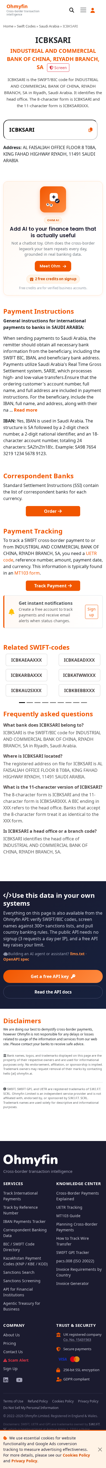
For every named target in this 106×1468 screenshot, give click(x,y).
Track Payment (51, 586)
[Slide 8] (76, 702)
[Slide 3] (37, 702)
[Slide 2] (30, 702)
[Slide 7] (68, 702)
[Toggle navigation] (83, 10)
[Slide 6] (61, 702)
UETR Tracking (69, 1207)
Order (51, 511)
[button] (92, 10)
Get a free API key (50, 976)
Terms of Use (13, 1401)
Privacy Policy (24, 1460)
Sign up (92, 611)
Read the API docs (53, 992)
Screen (60, 67)
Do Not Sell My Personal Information (30, 1407)
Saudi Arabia (49, 26)
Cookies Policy (76, 1455)
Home (8, 26)
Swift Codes (26, 26)
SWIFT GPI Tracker (72, 1252)
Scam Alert (18, 1360)
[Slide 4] (45, 702)
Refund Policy (38, 1401)
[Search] (71, 10)
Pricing (9, 1343)
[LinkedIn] (6, 1380)
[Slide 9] (84, 702)
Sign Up (10, 1368)
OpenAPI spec (16, 959)
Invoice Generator (72, 1283)
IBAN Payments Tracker (24, 1221)
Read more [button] (25, 410)
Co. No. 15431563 (77, 1339)
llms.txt (77, 953)
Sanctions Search (19, 1272)
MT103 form (27, 573)
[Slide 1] (22, 702)
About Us (11, 1334)
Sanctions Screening (21, 1280)
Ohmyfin (17, 6)
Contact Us (13, 1351)
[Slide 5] (53, 702)
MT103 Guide (68, 1215)
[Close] (100, 1449)
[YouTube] (19, 1380)
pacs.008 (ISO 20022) (75, 1260)
